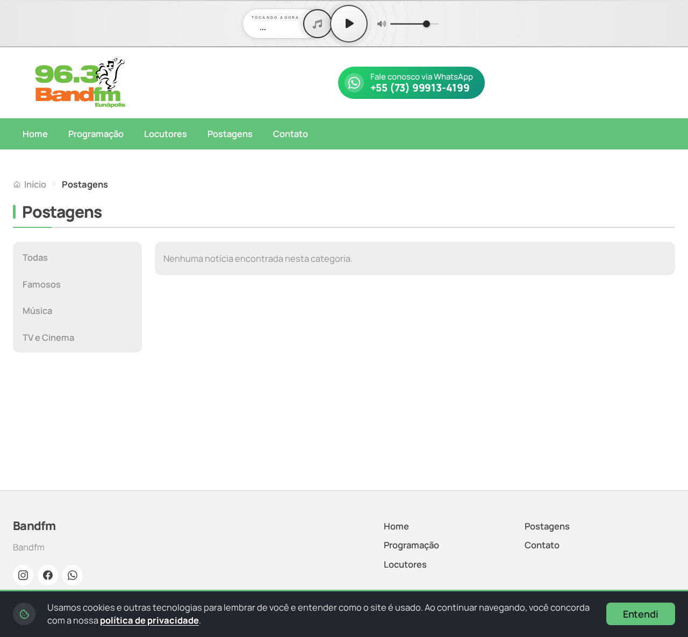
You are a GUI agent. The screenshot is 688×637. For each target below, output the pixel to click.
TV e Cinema (48, 337)
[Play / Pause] (349, 23)
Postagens (230, 133)
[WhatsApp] (72, 575)
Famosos (42, 284)
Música (37, 310)
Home (35, 133)
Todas (35, 257)
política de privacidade (149, 620)
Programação (96, 133)
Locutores (165, 133)
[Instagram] (23, 575)
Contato (290, 133)
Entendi (640, 613)
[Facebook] (48, 575)
